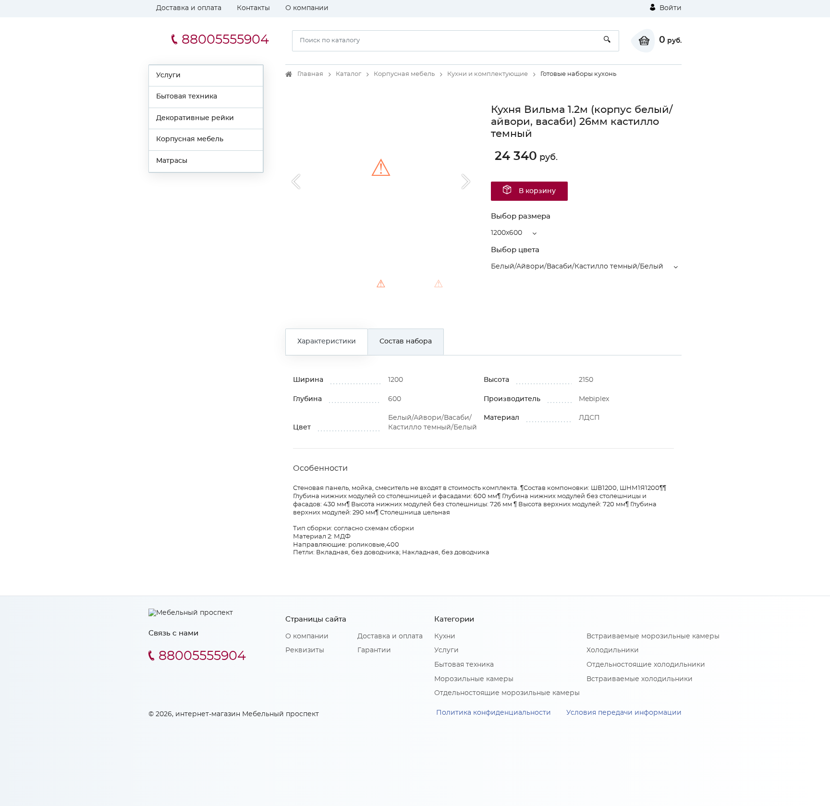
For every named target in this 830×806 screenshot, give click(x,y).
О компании (307, 8)
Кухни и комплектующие (487, 74)
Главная (310, 74)
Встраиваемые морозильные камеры (653, 636)
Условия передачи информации (624, 712)
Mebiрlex (594, 399)
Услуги (168, 75)
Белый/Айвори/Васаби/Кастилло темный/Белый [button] (577, 266)
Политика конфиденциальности (493, 712)
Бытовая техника (186, 96)
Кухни (444, 636)
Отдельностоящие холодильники (645, 664)
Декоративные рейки (195, 118)
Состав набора (405, 341)
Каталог (348, 74)
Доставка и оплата (188, 8)
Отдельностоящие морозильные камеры (507, 693)
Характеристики (326, 341)
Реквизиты (304, 650)
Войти (670, 8)
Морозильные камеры (473, 679)
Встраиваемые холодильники (639, 679)
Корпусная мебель (189, 139)
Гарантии (374, 650)
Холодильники (612, 650)
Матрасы (171, 161)
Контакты (253, 8)
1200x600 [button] (506, 233)
